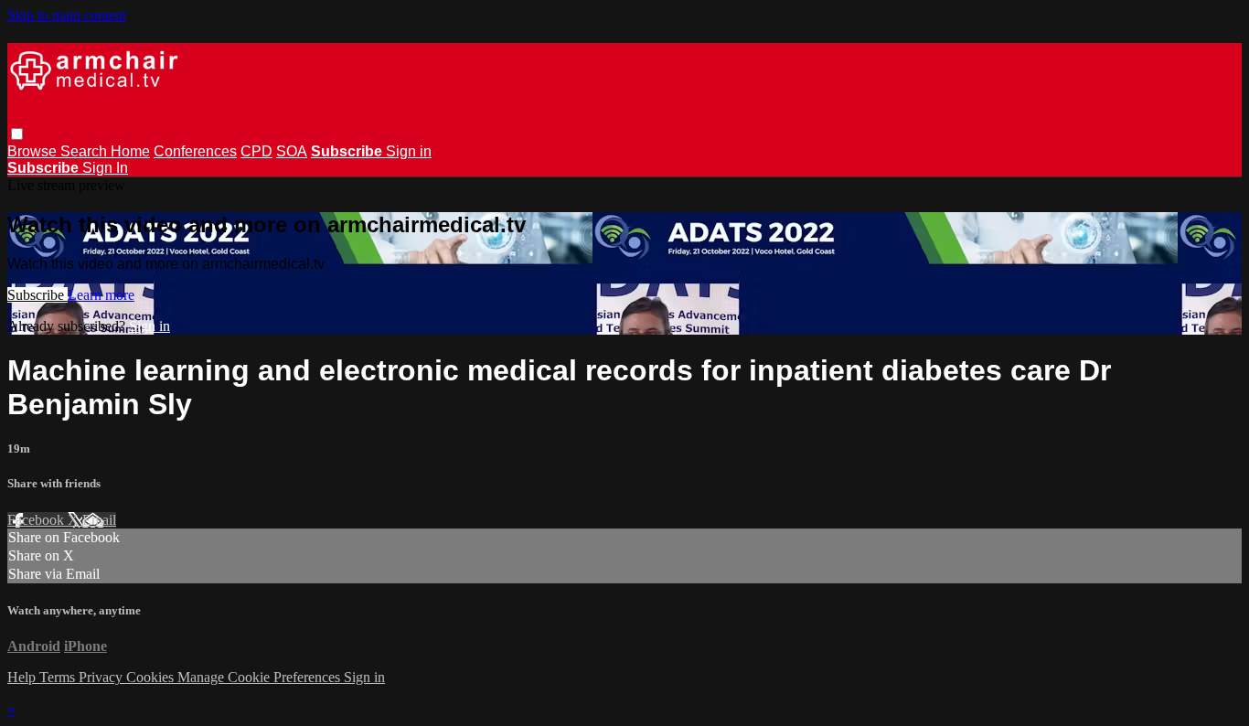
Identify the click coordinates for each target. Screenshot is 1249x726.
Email (99, 520)
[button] (17, 134)
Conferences (195, 151)
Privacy (102, 677)
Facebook (37, 520)
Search (85, 151)
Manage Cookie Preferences (260, 677)
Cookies (151, 677)
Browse (33, 151)
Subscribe (37, 295)
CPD (256, 151)
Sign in (409, 151)
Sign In (105, 168)
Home (130, 151)
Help (23, 677)
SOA (291, 151)
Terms (59, 677)
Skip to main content (66, 15)
